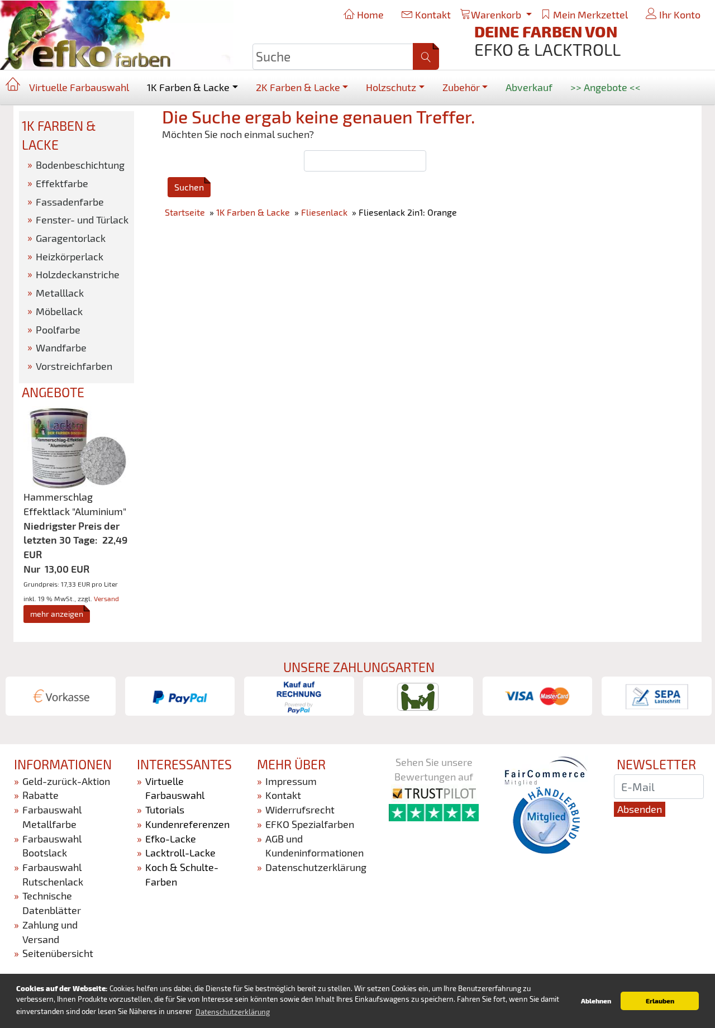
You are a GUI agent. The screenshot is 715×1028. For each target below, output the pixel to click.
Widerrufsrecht (300, 809)
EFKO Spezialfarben (309, 824)
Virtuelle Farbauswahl (79, 87)
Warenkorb (497, 14)
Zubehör (461, 87)
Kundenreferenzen (187, 824)
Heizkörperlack (69, 256)
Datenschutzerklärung (315, 867)
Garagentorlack (71, 238)
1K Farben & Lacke (188, 87)
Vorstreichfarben (74, 366)
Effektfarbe (62, 183)
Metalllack (60, 293)
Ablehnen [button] (596, 1001)
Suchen (189, 187)
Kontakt (432, 14)
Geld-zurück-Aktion (66, 781)
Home (369, 14)
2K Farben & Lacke (298, 87)
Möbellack (59, 311)
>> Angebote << (605, 87)
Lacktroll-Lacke (180, 852)
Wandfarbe (61, 347)
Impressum (291, 781)
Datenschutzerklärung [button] (233, 1011)
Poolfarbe (58, 329)
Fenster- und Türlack (82, 219)
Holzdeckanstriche (78, 274)
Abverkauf (529, 87)
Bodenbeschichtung (80, 165)
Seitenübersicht (57, 953)
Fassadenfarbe (70, 202)
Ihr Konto (678, 14)
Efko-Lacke (170, 838)
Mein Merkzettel (589, 14)
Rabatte (40, 795)
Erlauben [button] (660, 1001)
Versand (106, 598)
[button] (426, 56)
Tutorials (164, 809)
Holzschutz (391, 87)
